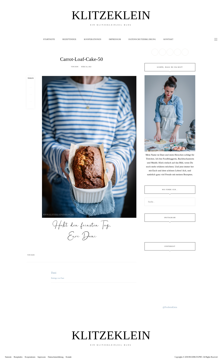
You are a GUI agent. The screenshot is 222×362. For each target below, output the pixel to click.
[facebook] (3, 148)
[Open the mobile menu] (216, 39)
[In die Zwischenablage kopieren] (30, 104)
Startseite (49, 39)
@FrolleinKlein (170, 307)
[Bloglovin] (185, 52)
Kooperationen (92, 39)
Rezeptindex (69, 39)
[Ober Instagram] (170, 52)
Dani (76, 66)
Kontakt (168, 39)
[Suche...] (180, 39)
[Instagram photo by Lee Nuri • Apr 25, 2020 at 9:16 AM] (170, 296)
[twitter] (3, 154)
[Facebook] (30, 84)
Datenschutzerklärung (142, 39)
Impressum (115, 39)
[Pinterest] (30, 97)
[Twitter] (30, 90)
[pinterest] (3, 160)
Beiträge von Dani (57, 278)
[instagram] (3, 167)
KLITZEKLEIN (111, 15)
